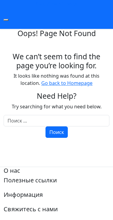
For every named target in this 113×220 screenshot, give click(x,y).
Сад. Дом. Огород (56, 3)
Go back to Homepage (67, 83)
